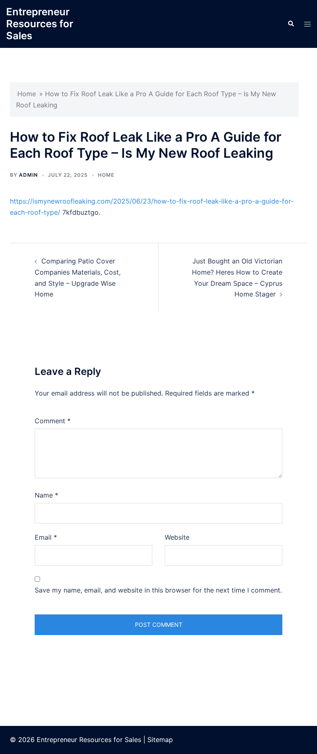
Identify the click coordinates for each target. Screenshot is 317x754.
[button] (290, 24)
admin (28, 175)
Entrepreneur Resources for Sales (39, 24)
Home (26, 94)
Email (46, 537)
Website (177, 537)
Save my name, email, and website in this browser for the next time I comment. (158, 590)
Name (46, 495)
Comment (53, 421)
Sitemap (160, 739)
